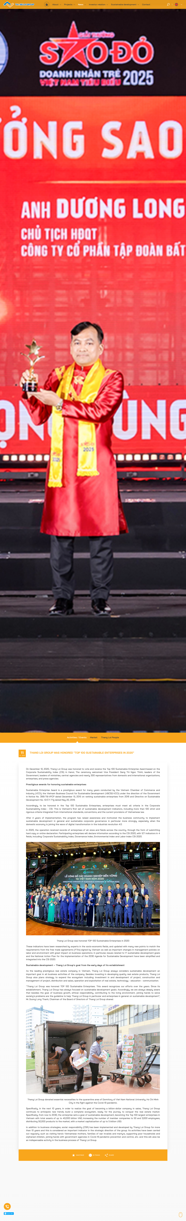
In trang (96, 1155)
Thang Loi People (110, 737)
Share (111, 1155)
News (80, 4)
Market (93, 737)
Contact (146, 4)
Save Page (80, 1155)
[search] (168, 4)
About (55, 4)
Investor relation (97, 4)
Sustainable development (123, 4)
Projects (68, 4)
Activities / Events (77, 737)
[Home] (46, 4)
